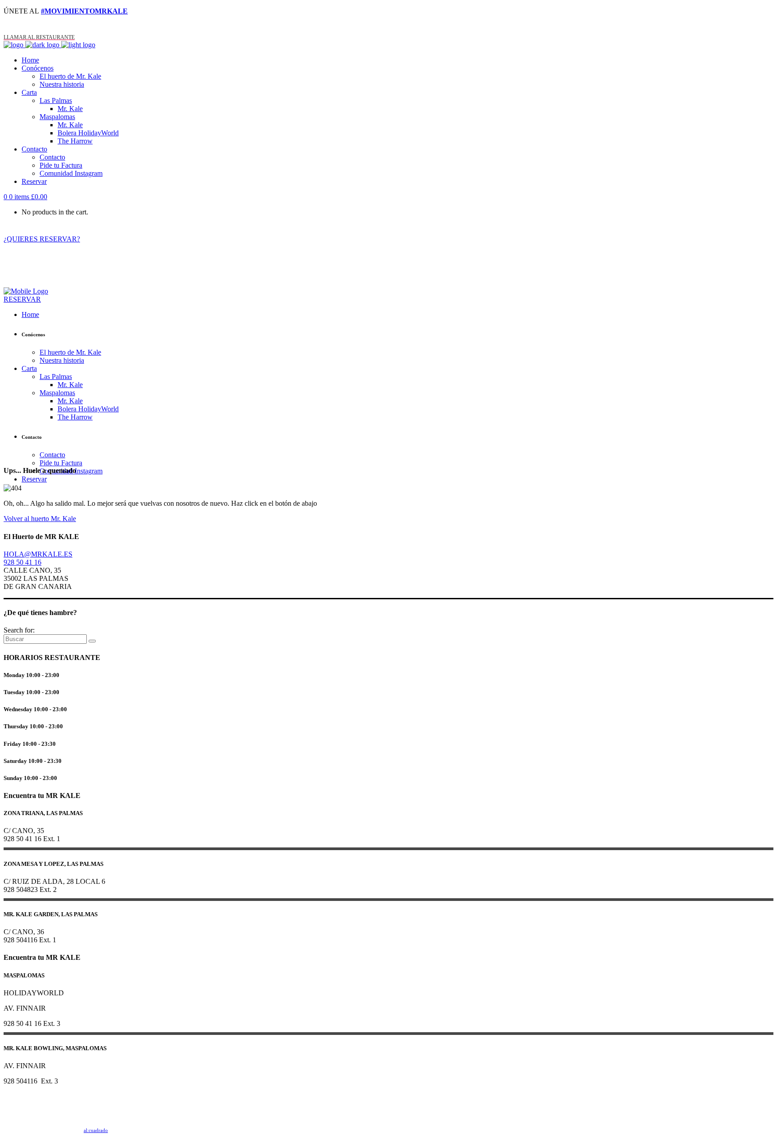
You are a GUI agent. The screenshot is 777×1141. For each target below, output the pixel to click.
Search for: (19, 630)
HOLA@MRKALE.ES (38, 554)
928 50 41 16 (22, 562)
